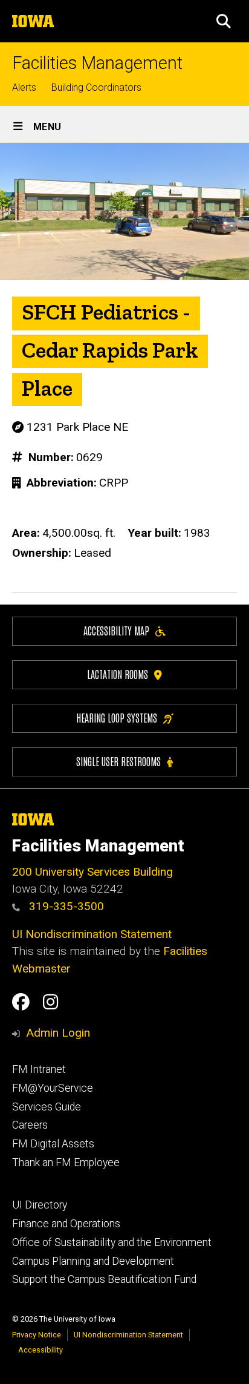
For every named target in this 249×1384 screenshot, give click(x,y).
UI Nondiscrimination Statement (92, 934)
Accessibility (40, 1349)
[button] (223, 21)
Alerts (24, 87)
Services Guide (46, 1107)
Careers (30, 1125)
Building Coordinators (96, 87)
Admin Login (58, 1033)
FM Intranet (39, 1069)
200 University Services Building (92, 872)
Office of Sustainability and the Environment (112, 1242)
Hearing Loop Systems (116, 717)
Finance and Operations (66, 1224)
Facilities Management (97, 63)
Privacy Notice (36, 1334)
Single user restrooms (118, 761)
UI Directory (39, 1205)
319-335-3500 (65, 906)
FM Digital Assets (53, 1144)
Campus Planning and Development (93, 1261)
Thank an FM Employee (66, 1162)
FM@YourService (52, 1088)
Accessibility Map (116, 630)
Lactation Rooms (117, 673)
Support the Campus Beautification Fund (104, 1279)
